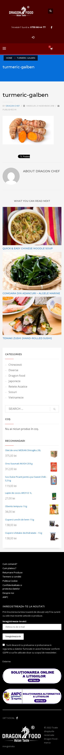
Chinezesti (15, 365)
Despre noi (8, 593)
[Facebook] (51, 27)
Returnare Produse (13, 572)
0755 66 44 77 (38, 27)
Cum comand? (10, 563)
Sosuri (13, 392)
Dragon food (17, 376)
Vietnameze (16, 397)
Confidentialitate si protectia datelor (12, 587)
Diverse (13, 370)
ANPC (5, 597)
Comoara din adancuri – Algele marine (31, 293)
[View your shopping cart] (51, 48)
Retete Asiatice (18, 386)
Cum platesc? (9, 568)
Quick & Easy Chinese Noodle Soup (28, 248)
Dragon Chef (13, 106)
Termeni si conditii (12, 576)
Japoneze (14, 381)
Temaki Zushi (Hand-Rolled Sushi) (27, 338)
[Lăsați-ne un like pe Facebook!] (17, 718)
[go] (54, 409)
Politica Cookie (10, 580)
